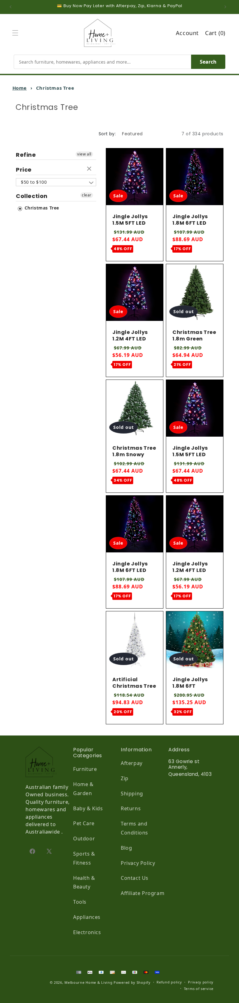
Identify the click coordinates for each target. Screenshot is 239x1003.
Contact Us (134, 878)
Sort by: (107, 134)
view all (84, 154)
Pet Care (84, 823)
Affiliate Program (142, 893)
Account (187, 33)
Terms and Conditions (134, 828)
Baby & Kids (88, 808)
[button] (17, 33)
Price (24, 169)
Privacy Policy (138, 863)
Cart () (215, 33)
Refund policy (169, 982)
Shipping (132, 793)
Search (208, 61)
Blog (126, 847)
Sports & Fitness (84, 858)
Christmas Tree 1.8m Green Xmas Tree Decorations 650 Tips (194, 345)
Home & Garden (83, 789)
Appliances (87, 917)
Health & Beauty (84, 882)
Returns (131, 808)
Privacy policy (200, 982)
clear (90, 169)
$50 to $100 (34, 182)
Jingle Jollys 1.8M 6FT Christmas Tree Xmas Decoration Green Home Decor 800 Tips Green (194, 702)
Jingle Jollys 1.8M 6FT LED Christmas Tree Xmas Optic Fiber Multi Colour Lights (194, 233)
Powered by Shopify (132, 982)
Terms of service (198, 988)
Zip (125, 778)
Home (19, 88)
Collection (32, 196)
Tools (80, 901)
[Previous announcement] (12, 7)
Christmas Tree (41, 208)
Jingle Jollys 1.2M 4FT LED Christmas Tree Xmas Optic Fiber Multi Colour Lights (134, 348)
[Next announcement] (227, 7)
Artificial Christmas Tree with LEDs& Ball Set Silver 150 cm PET (134, 693)
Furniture (85, 769)
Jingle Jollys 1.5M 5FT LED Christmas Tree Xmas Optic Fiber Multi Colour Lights (134, 233)
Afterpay (132, 763)
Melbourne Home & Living (88, 982)
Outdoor (84, 838)
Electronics (87, 932)
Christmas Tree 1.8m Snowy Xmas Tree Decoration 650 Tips (134, 461)
